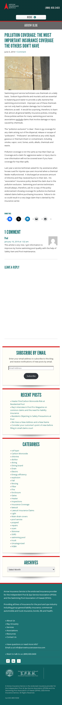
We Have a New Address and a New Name (30, 422)
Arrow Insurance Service (10, 6)
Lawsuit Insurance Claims (23, 510)
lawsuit (15, 507)
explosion (16, 477)
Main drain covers (20, 516)
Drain (14, 468)
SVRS (14, 534)
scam (14, 528)
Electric (15, 471)
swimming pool (18, 537)
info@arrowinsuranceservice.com (30, 647)
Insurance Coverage (20, 504)
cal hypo (15, 450)
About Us (11, 620)
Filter (14, 486)
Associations (12, 630)
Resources (11, 633)
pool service (17, 519)
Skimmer (16, 531)
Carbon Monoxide (20, 453)
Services (10, 627)
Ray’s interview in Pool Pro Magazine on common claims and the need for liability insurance (28, 410)
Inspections (17, 501)
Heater (15, 498)
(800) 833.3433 (52, 7)
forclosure (16, 492)
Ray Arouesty (13, 624)
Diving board (17, 465)
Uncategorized (18, 543)
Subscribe (31, 376)
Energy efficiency (19, 474)
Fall (13, 480)
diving (14, 462)
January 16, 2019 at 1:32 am (17, 241)
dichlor (15, 459)
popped (15, 522)
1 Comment (20, 51)
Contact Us (11, 637)
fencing (15, 483)
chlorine (15, 456)
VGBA (14, 546)
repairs (15, 525)
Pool (6, 238)
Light (14, 513)
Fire (13, 489)
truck (14, 540)
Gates (14, 495)
